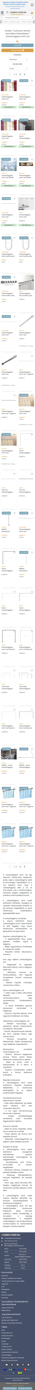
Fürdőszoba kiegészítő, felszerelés (12, 1358)
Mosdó (3, 1341)
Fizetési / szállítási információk (11, 1278)
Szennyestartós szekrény (9, 1352)
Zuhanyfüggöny (6, 1355)
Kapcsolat (4, 1276)
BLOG (3, 1330)
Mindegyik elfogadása (25, 1388)
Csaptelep (4, 1344)
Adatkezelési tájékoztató (9, 1320)
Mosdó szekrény (6, 1349)
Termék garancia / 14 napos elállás (12, 1281)
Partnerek (4, 1298)
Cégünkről (4, 1284)
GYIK (2, 1287)
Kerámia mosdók (15, 22)
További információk (18, 1385)
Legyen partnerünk (7, 1308)
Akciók (5, 22)
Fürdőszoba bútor (7, 1336)
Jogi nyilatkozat (6, 1317)
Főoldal (8, 30)
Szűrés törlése (16, 50)
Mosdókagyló (5, 1338)
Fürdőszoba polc (6, 1333)
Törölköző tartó (6, 1347)
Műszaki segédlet (7, 1295)
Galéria (3, 1292)
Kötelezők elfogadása (10, 1388)
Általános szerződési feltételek (11, 1323)
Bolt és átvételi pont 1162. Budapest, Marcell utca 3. (14, 1245)
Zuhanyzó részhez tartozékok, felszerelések (18, 32)
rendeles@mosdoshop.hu (12, 1238)
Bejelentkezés (6, 1310)
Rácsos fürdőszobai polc (9, 1360)
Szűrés (16, 45)
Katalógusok (5, 1289)
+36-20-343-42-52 (10, 1241)
